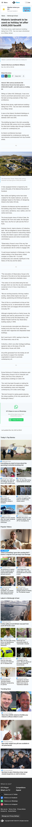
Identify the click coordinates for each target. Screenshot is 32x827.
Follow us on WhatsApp (11, 801)
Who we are (4, 809)
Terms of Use (12, 809)
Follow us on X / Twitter (11, 794)
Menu (6, 2)
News (3, 16)
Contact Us (4, 811)
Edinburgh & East (12, 16)
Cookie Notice (12, 811)
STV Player (5, 787)
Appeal (18, 790)
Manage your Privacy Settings (10, 816)
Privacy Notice (21, 809)
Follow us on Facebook (10, 797)
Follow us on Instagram (10, 804)
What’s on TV (5, 790)
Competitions (21, 787)
